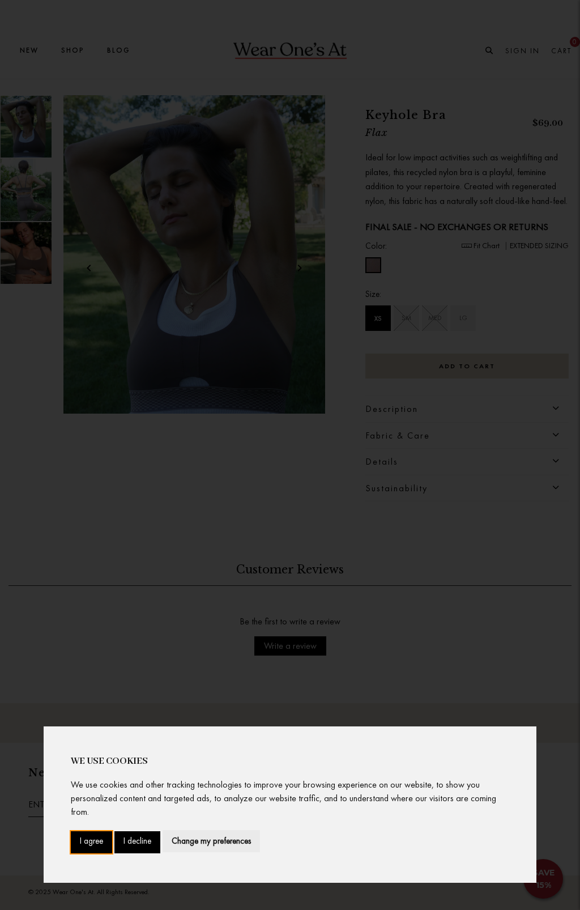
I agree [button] (91, 841)
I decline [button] (137, 841)
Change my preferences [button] (211, 841)
